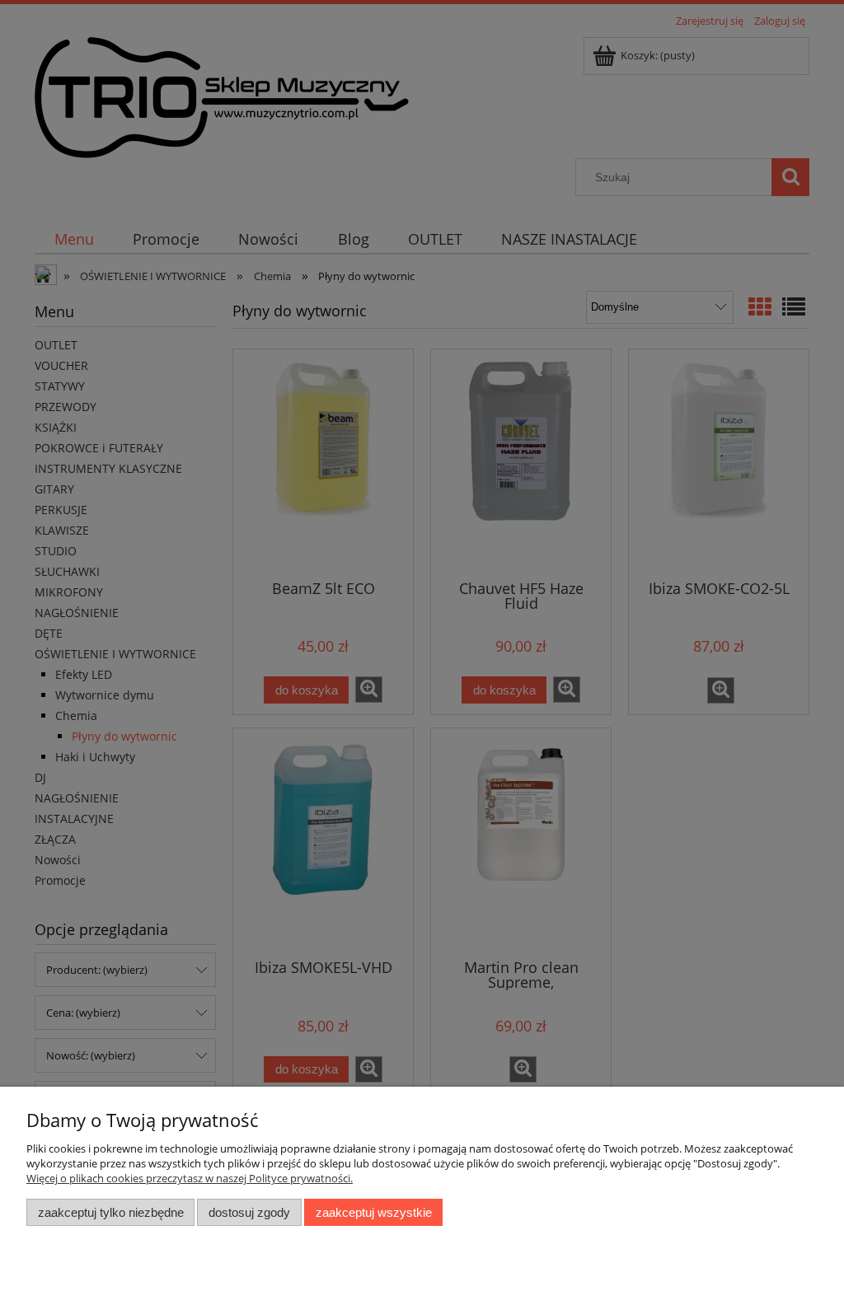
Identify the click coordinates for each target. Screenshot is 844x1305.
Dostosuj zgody (249, 1212)
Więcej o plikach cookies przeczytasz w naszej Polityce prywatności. (189, 1178)
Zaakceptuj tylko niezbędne (111, 1212)
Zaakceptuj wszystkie (374, 1212)
